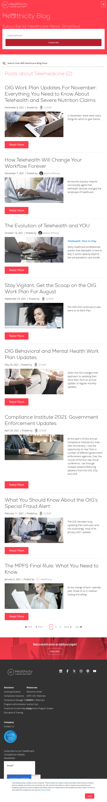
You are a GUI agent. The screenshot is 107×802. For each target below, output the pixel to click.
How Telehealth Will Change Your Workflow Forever (43, 163)
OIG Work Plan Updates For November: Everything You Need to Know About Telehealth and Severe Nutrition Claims (51, 94)
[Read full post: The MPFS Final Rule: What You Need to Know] (34, 596)
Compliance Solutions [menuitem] (14, 695)
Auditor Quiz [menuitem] (32, 704)
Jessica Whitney (52, 173)
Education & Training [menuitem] (13, 712)
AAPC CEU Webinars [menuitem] (36, 695)
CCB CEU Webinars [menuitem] (35, 700)
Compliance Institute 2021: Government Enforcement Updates (51, 420)
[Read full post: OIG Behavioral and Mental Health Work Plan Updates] (34, 382)
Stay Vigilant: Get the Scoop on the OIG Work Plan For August (50, 288)
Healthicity (46, 579)
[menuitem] (18, 687)
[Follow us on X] (74, 671)
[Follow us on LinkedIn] (60, 671)
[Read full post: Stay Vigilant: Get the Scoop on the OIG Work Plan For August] (34, 316)
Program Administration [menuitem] (15, 704)
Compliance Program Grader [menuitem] (40, 708)
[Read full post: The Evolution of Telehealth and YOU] (34, 250)
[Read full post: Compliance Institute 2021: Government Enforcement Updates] (34, 456)
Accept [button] (89, 796)
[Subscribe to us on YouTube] (94, 671)
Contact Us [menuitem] (9, 726)
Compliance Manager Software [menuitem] (18, 700)
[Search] (4, 64)
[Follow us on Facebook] (67, 671)
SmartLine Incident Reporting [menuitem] (17, 708)
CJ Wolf (47, 107)
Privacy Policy (45, 790)
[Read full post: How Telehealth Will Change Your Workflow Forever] (34, 190)
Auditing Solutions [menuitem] (12, 691)
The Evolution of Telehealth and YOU (47, 226)
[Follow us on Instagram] (81, 671)
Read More (16, 144)
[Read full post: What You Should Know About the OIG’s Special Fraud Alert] (34, 531)
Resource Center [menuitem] (34, 691)
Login (13, 14)
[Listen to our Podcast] (87, 671)
